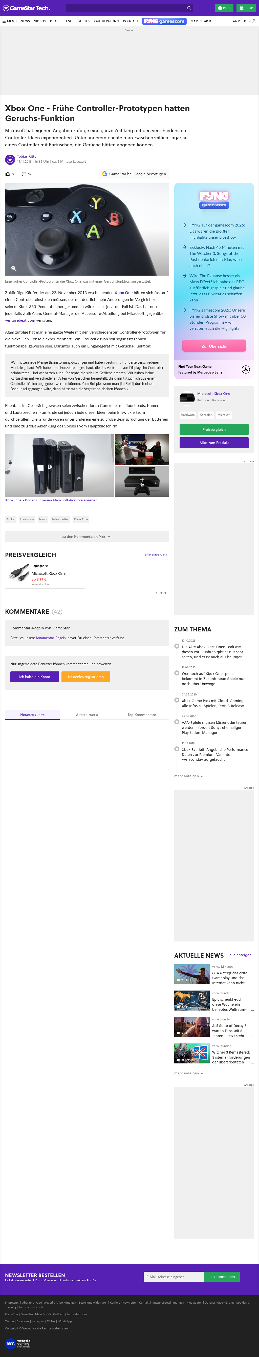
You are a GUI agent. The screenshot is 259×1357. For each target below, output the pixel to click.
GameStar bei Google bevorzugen (137, 173)
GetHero (58, 1314)
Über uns (28, 1302)
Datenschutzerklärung (219, 1302)
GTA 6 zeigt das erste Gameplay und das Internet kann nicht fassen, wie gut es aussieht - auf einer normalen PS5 (229, 985)
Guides (83, 21)
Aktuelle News (199, 955)
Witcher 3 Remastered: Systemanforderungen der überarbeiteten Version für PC (231, 1060)
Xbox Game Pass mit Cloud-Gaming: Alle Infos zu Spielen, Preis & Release (213, 703)
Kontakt (144, 1302)
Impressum (12, 1302)
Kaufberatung (106, 21)
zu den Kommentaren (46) (83, 536)
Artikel (10, 519)
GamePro (26, 1314)
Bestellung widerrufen (92, 1302)
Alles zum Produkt (214, 442)
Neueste (32, 714)
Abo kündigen (66, 1302)
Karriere (115, 1302)
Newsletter (129, 1302)
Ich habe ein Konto (34, 676)
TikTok (51, 1321)
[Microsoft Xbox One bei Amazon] (18, 574)
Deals (55, 21)
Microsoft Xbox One (49, 573)
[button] (9, 21)
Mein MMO (43, 1314)
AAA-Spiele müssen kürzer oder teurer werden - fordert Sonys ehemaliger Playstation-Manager (214, 727)
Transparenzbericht (31, 1307)
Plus (226, 8)
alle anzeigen (156, 554)
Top (142, 714)
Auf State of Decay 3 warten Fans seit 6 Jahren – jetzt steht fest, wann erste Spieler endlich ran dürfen (229, 1038)
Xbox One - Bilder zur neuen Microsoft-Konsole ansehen (51, 500)
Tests (68, 21)
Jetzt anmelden (222, 1276)
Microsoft (224, 415)
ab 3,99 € (39, 579)
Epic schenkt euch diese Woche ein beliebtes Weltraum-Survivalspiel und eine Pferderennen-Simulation (231, 1012)
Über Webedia (45, 1302)
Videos (40, 21)
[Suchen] (189, 8)
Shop (249, 8)
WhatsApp (65, 1321)
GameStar (11, 1314)
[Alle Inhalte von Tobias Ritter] (10, 160)
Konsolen (206, 415)
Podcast (130, 21)
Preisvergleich (30, 555)
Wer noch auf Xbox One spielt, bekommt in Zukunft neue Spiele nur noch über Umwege (213, 678)
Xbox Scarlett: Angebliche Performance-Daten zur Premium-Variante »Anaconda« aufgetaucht (216, 754)
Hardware (27, 519)
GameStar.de (202, 21)
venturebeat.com (20, 320)
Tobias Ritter (27, 157)
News (25, 21)
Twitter (9, 1321)
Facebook (22, 1321)
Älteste (87, 714)
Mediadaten (194, 1302)
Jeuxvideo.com (77, 1314)
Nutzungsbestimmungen (168, 1302)
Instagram (38, 1321)
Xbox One (124, 292)
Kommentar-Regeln (51, 637)
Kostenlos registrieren (86, 676)
